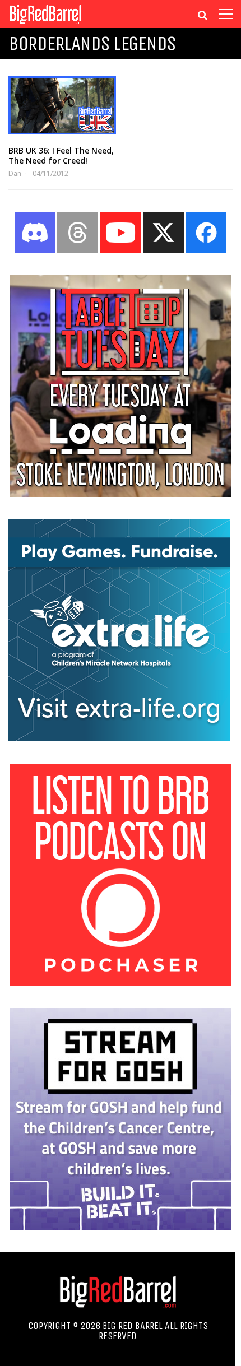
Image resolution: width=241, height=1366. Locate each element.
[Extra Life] (119, 738)
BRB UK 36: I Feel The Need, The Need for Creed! (61, 155)
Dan (14, 173)
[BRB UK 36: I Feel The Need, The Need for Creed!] (62, 105)
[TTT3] (120, 493)
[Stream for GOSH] (120, 1226)
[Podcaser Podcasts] (120, 982)
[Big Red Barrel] (45, 25)
